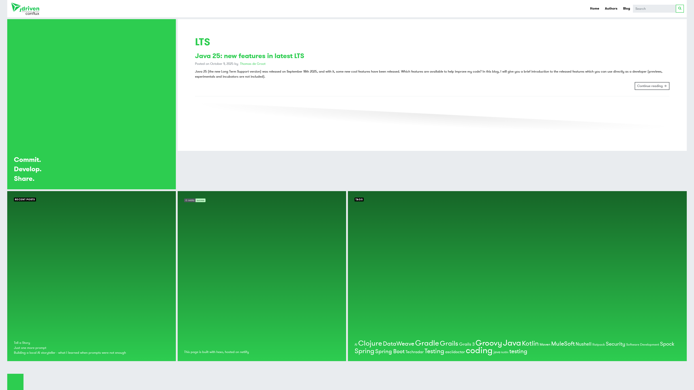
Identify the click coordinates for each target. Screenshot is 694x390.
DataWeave (398, 344)
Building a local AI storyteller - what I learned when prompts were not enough (70, 352)
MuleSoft (563, 344)
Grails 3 (467, 344)
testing (518, 351)
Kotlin (530, 343)
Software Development (642, 344)
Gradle (427, 343)
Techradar (415, 352)
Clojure (370, 343)
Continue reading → (652, 86)
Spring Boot (390, 351)
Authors (611, 8)
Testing (434, 351)
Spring (364, 351)
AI (356, 344)
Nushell (584, 344)
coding (479, 350)
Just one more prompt (30, 348)
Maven (545, 344)
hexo (219, 352)
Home (594, 8)
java (497, 352)
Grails (449, 343)
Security (615, 344)
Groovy (488, 343)
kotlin (504, 352)
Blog (626, 8)
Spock (667, 344)
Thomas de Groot (252, 64)
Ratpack (598, 344)
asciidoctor (455, 352)
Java (512, 342)
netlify (244, 352)
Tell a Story (22, 343)
